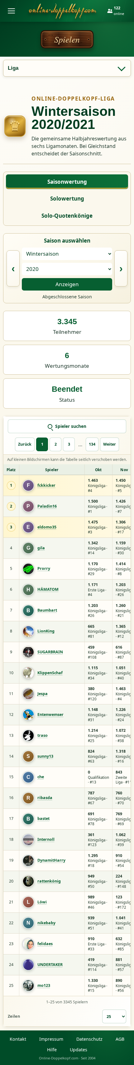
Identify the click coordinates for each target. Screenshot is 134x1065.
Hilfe (52, 1050)
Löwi (42, 902)
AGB (120, 1039)
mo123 (43, 985)
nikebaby (46, 923)
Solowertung (67, 198)
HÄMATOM (48, 589)
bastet (43, 818)
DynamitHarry (51, 860)
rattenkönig (49, 881)
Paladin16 (47, 506)
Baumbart (47, 610)
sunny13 (45, 756)
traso (42, 735)
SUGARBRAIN (50, 652)
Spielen (67, 39)
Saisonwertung (67, 181)
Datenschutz (89, 1039)
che (40, 776)
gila (41, 548)
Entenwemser (50, 714)
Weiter (109, 444)
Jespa (42, 693)
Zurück (24, 444)
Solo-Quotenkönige (67, 215)
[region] (67, 730)
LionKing (46, 631)
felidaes (45, 943)
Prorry (43, 568)
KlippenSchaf (50, 672)
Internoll (46, 839)
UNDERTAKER (50, 964)
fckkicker (46, 485)
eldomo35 (46, 527)
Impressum (51, 1039)
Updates (78, 1050)
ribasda (44, 797)
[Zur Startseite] (62, 11)
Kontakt (18, 1039)
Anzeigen (67, 284)
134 (92, 444)
